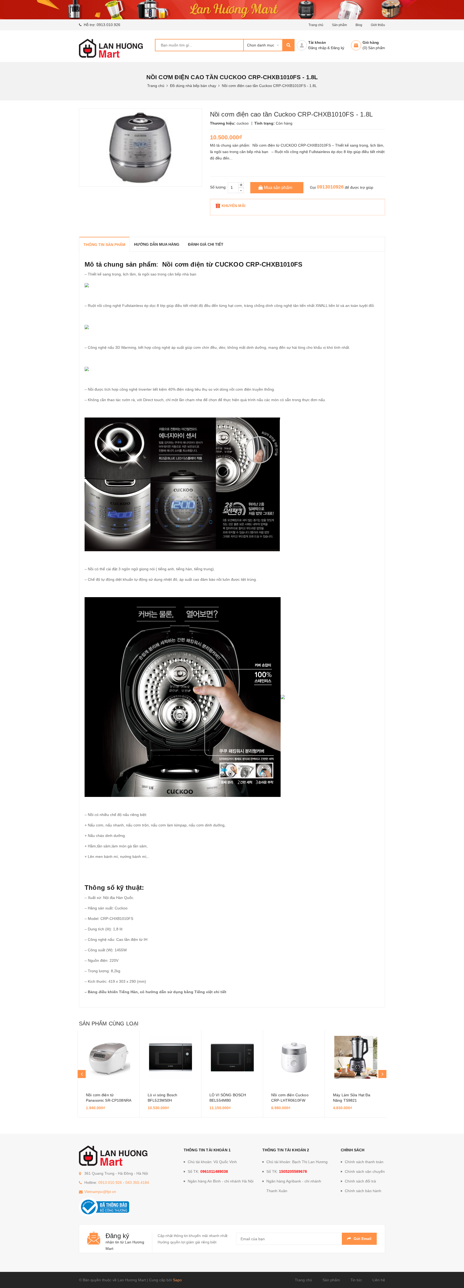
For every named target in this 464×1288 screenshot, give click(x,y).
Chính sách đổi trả (360, 1181)
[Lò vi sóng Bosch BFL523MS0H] (170, 1057)
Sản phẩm (331, 1280)
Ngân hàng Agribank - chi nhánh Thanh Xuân (293, 1186)
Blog (359, 25)
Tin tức (356, 1280)
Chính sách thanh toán (364, 1162)
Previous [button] (82, 1074)
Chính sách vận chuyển (365, 1171)
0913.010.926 (108, 25)
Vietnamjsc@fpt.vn (100, 1191)
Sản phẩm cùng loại (109, 1023)
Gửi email (362, 1238)
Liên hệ (378, 1280)
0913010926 (330, 187)
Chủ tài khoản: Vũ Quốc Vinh (212, 1162)
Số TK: (208, 1171)
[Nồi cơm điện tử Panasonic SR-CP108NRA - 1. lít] (108, 1057)
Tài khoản (317, 42)
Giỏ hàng (371, 42)
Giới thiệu (378, 25)
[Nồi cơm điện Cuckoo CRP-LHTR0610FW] (294, 1057)
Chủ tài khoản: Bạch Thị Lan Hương (297, 1162)
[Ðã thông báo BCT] (104, 1206)
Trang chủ (316, 25)
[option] (108, 1074)
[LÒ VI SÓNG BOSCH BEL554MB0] (232, 1057)
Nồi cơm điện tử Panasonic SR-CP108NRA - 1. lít (108, 1100)
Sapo (177, 1280)
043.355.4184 (137, 1182)
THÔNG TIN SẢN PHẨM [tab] (104, 244)
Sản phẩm (339, 25)
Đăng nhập (317, 48)
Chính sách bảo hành (363, 1191)
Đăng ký (337, 48)
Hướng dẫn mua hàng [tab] (156, 244)
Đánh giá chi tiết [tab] (205, 244)
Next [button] (382, 1074)
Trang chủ (303, 1280)
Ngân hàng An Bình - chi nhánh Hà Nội (220, 1181)
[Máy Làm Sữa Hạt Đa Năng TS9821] (355, 1057)
